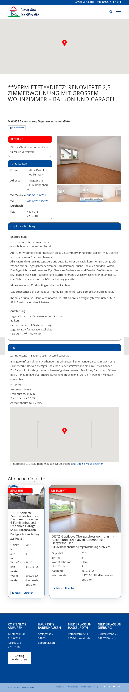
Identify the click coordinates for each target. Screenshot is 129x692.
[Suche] (109, 12)
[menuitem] (109, 12)
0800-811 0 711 (36, 195)
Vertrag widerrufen (19, 658)
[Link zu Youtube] (114, 686)
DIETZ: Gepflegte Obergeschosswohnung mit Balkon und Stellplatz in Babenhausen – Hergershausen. (83, 540)
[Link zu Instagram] (109, 686)
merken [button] (29, 593)
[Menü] (116, 12)
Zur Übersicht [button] (17, 128)
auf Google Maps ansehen (88, 463)
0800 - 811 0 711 (111, 2)
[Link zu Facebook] (104, 686)
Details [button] (17, 593)
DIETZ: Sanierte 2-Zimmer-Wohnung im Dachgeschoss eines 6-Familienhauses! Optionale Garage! (25, 519)
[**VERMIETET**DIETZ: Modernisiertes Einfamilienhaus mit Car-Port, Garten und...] (2, 346)
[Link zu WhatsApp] (118, 686)
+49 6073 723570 (37, 201)
